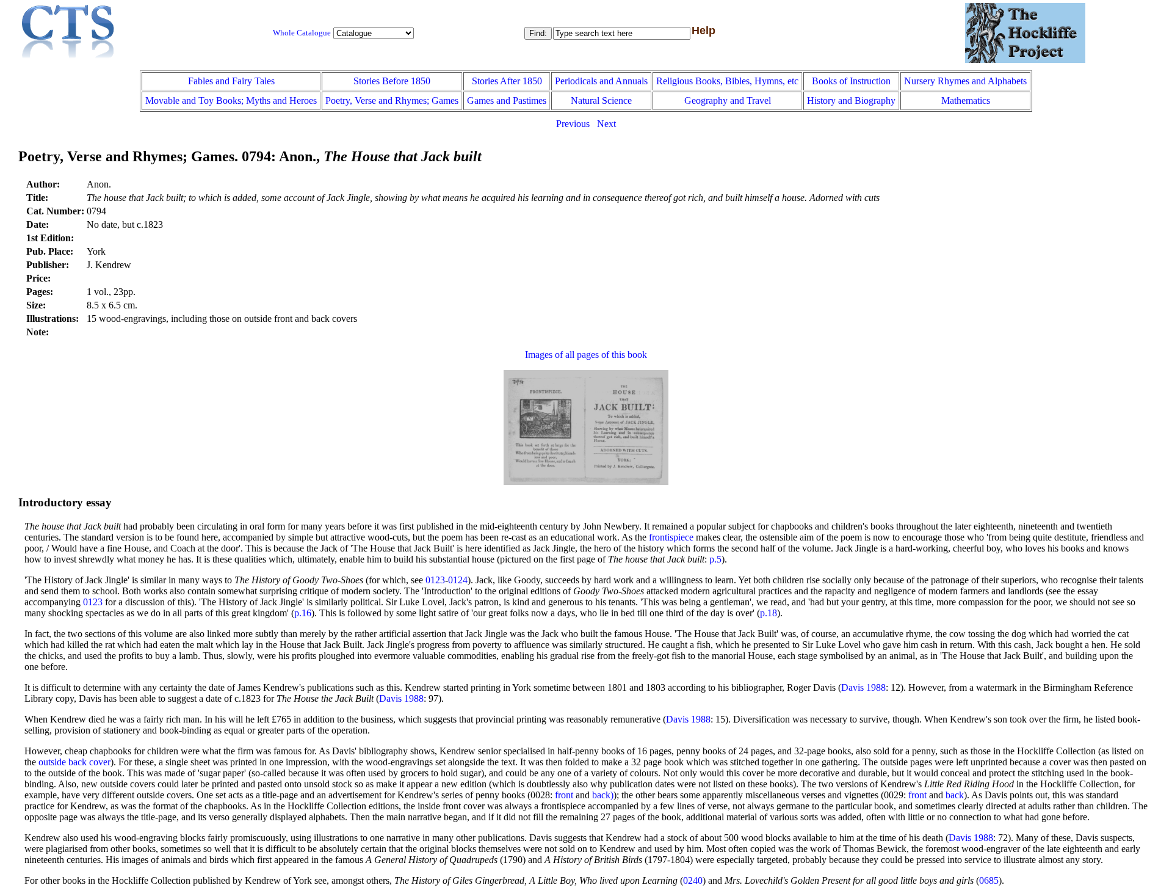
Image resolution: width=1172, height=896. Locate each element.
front (564, 795)
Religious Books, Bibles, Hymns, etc (727, 81)
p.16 (302, 613)
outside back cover (74, 762)
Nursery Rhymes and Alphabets (965, 81)
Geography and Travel (727, 100)
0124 (458, 580)
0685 (989, 880)
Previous (573, 123)
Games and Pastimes (506, 100)
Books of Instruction (851, 81)
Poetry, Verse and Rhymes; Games (391, 100)
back (955, 795)
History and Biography (851, 100)
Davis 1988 (863, 687)
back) (602, 795)
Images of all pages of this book (586, 354)
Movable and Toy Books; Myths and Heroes (231, 100)
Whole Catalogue (302, 33)
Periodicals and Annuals (601, 81)
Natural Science (601, 100)
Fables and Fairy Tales (231, 81)
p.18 (768, 613)
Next (606, 123)
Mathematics (965, 100)
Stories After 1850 (507, 81)
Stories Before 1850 (391, 81)
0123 (435, 580)
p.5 (715, 559)
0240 (693, 880)
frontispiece (671, 537)
